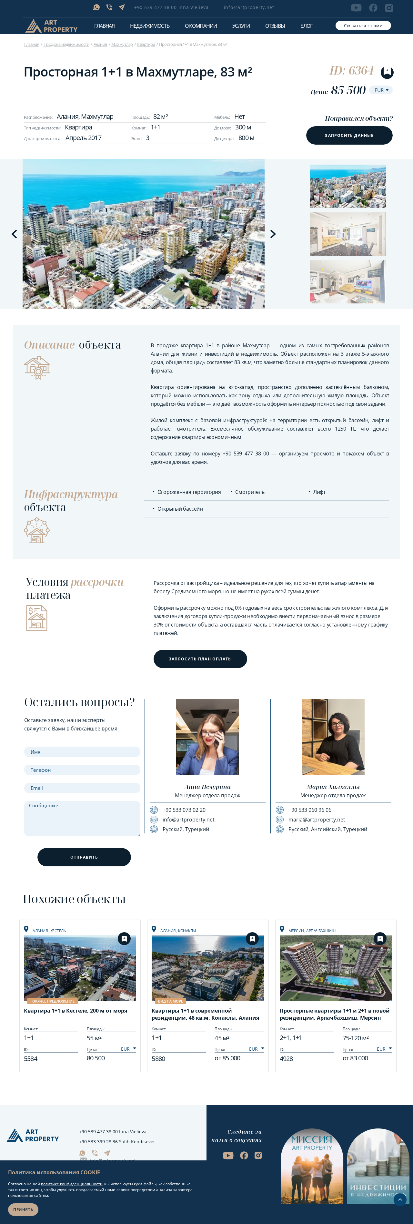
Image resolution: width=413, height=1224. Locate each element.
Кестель (58, 930)
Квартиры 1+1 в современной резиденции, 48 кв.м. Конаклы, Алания (205, 1014)
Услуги (241, 25)
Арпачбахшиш (320, 930)
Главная (104, 25)
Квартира (146, 44)
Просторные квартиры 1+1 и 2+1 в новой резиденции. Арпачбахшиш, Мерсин (335, 1014)
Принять (23, 1209)
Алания (100, 44)
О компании (201, 25)
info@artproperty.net (249, 7)
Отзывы (275, 25)
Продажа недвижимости (66, 44)
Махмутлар (122, 44)
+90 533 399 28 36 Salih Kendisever (117, 1141)
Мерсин (296, 930)
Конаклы (187, 930)
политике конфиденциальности (72, 1184)
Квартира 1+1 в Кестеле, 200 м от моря (75, 1010)
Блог (306, 25)
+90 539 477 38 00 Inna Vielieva (171, 7)
